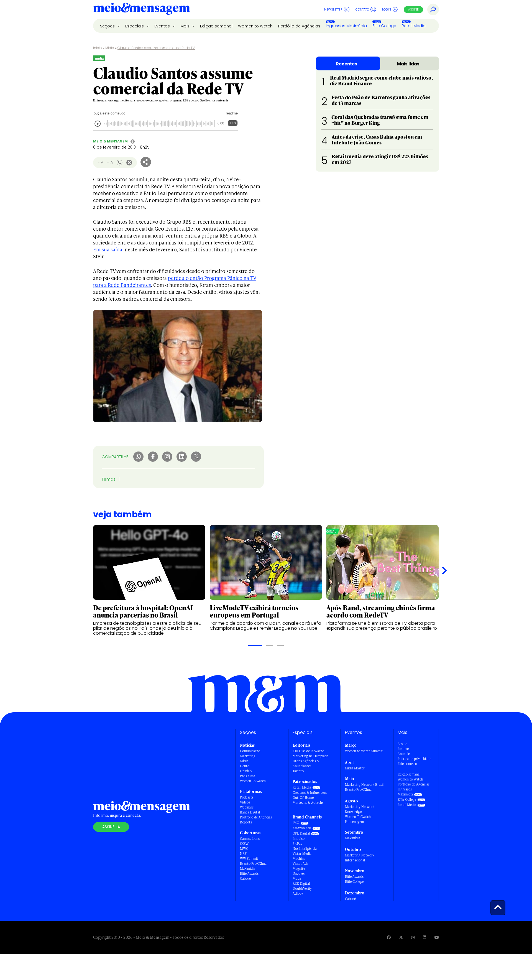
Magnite (299, 868)
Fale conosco (407, 763)
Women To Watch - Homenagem (359, 819)
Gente (244, 766)
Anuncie (404, 753)
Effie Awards (249, 873)
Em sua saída (107, 249)
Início (97, 47)
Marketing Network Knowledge (359, 809)
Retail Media (414, 26)
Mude (297, 878)
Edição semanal (216, 26)
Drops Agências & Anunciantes (306, 763)
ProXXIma (247, 776)
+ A (110, 162)
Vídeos (245, 802)
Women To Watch (253, 781)
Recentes (346, 64)
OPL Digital (301, 833)
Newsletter (333, 9)
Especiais (135, 26)
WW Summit (249, 858)
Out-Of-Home (303, 797)
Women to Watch (255, 26)
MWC (244, 848)
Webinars (247, 807)
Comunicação (250, 751)
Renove (403, 748)
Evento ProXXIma (253, 863)
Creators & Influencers (310, 792)
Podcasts (246, 797)
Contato (362, 9)
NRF (243, 853)
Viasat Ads (300, 863)
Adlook (298, 893)
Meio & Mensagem (110, 141)
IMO (296, 822)
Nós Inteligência (305, 848)
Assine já (111, 827)
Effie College (384, 26)
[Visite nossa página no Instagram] (413, 937)
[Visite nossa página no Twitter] (401, 937)
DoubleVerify (302, 888)
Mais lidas (408, 64)
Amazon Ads (302, 828)
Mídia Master (355, 768)
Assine (413, 9)
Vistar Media (302, 853)
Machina (299, 858)
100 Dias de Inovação (308, 751)
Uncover (299, 873)
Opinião (246, 771)
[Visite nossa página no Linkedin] (424, 937)
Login (386, 9)
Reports (246, 822)
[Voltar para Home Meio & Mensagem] (141, 9)
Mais (185, 26)
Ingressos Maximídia (346, 26)
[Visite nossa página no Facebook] (389, 937)
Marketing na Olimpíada (310, 756)
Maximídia (247, 868)
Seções (108, 26)
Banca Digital (250, 812)
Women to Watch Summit (364, 751)
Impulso (299, 838)
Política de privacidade (414, 758)
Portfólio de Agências (299, 26)
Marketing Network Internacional (359, 858)
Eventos (162, 26)
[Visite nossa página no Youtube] (436, 937)
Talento (298, 771)
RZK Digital (301, 883)
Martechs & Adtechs (308, 802)
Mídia (109, 47)
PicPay (297, 843)
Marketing (247, 756)
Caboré (245, 878)
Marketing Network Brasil (364, 784)
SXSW (244, 843)
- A (100, 162)
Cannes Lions (250, 838)
